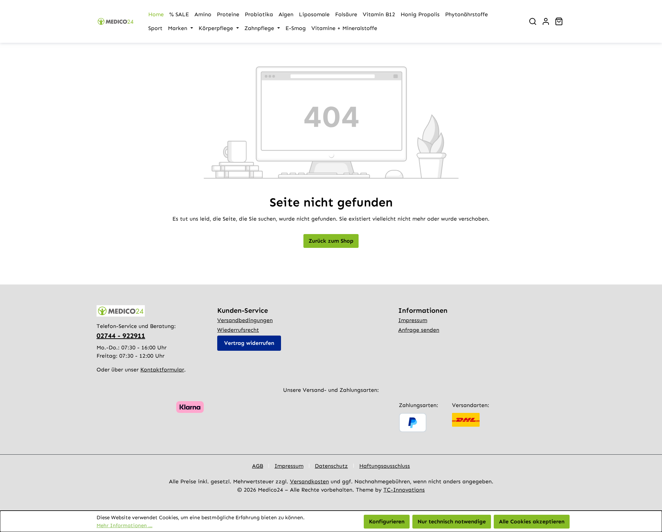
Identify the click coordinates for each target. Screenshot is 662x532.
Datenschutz (331, 466)
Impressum (412, 320)
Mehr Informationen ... (124, 525)
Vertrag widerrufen (249, 343)
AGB (257, 466)
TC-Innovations (404, 489)
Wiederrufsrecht (238, 330)
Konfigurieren (386, 521)
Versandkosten (309, 481)
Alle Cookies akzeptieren (531, 521)
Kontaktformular (162, 369)
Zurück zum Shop (331, 241)
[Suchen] (532, 21)
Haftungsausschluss (384, 466)
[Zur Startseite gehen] (115, 21)
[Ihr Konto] (545, 21)
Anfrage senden (418, 330)
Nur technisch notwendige (452, 521)
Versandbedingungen (245, 320)
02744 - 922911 (121, 335)
